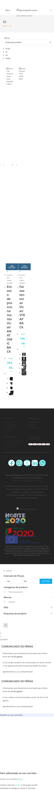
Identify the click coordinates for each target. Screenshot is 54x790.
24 (6, 55)
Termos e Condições (11, 443)
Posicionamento (16, 592)
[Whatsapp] (42, 463)
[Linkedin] (34, 463)
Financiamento (33, 428)
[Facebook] (11, 463)
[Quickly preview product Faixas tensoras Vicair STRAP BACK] (22, 271)
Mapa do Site (9, 447)
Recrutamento (9, 428)
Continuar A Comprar (9, 788)
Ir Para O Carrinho (27, 788)
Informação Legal (10, 425)
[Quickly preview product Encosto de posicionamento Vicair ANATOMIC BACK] (9, 271)
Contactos (7, 430)
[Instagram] (19, 463)
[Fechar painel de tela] (6, 625)
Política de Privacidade (12, 440)
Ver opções (11, 267)
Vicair (12, 602)
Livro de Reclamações (12, 445)
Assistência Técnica (35, 422)
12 (6, 52)
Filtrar (46, 581)
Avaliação (31, 425)
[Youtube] (27, 463)
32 (10, 26)
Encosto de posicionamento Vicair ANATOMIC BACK (9, 319)
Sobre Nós (8, 422)
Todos (8, 58)
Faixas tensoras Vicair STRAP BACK (22, 306)
